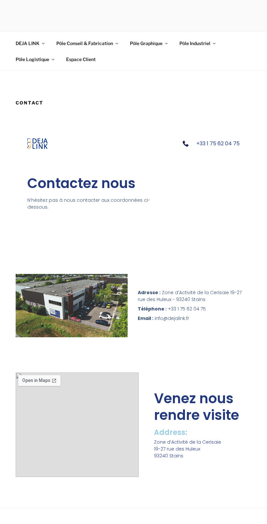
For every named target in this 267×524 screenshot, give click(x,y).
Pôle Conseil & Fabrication (84, 43)
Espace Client (81, 59)
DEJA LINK (27, 43)
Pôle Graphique (146, 43)
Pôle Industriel (194, 43)
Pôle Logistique (32, 59)
